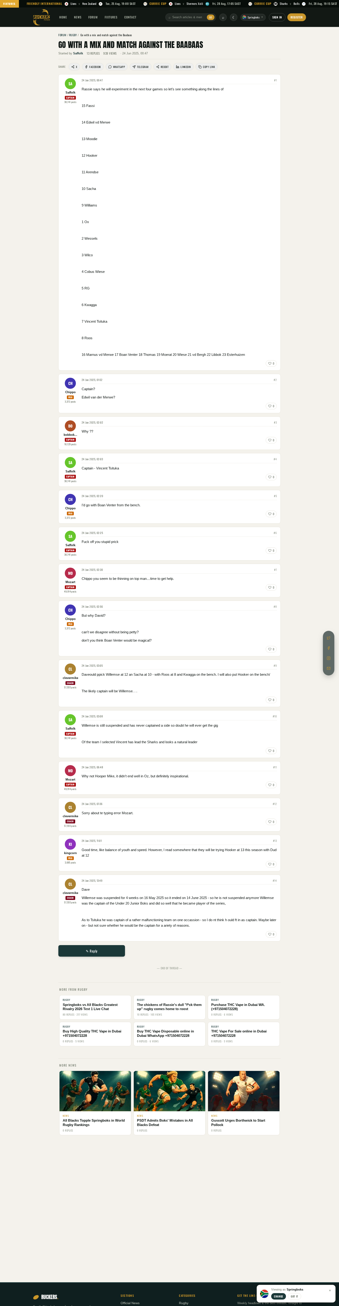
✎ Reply (92, 950)
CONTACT (130, 17)
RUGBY (73, 35)
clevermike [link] (70, 678)
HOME (63, 17)
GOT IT (294, 1296)
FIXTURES (9, 4)
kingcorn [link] (70, 853)
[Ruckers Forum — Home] (41, 17)
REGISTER (297, 17)
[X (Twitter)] (328, 638)
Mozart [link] (70, 582)
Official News (130, 1303)
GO (210, 17)
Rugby (183, 1303)
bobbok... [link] (70, 434)
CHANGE (278, 1296)
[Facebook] (328, 648)
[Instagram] (328, 658)
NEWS (77, 17)
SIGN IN (277, 17)
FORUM (93, 17)
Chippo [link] (70, 392)
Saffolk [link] (78, 53)
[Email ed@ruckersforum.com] (328, 668)
